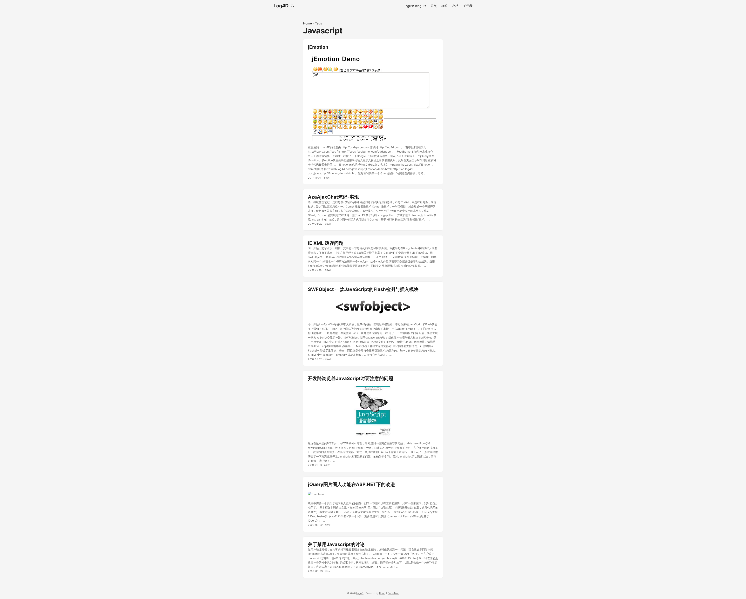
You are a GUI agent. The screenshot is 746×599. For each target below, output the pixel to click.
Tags (318, 23)
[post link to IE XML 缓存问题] (373, 256)
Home (307, 23)
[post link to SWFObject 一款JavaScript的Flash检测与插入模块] (373, 324)
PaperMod (393, 593)
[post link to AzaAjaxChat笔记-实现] (373, 209)
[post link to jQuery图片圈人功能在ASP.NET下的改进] (373, 504)
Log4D (281, 6)
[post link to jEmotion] (373, 111)
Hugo (382, 593)
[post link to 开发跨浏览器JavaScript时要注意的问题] (373, 421)
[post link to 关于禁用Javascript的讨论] (373, 557)
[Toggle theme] (292, 6)
